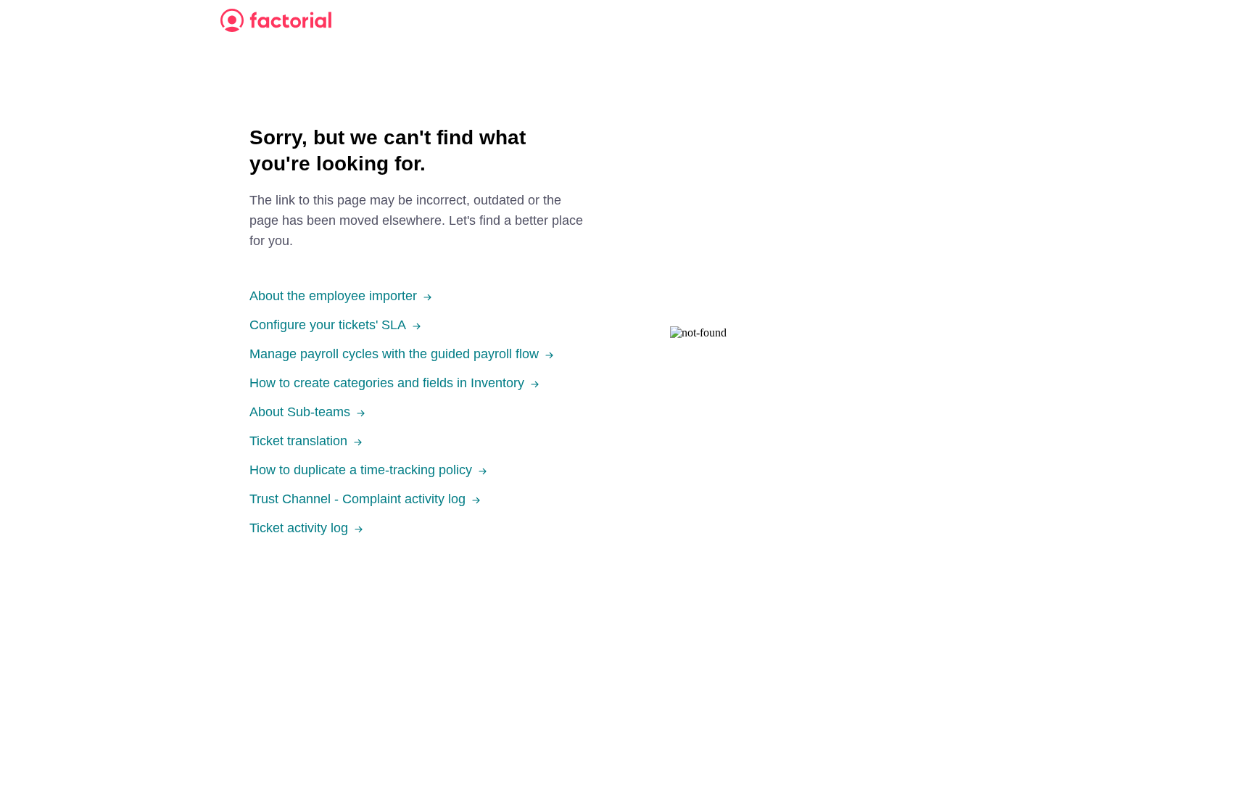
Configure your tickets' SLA (327, 325)
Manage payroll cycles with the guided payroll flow (394, 354)
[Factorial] (275, 20)
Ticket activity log (298, 528)
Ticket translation (298, 441)
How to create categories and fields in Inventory (386, 383)
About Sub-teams (299, 412)
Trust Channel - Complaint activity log (357, 499)
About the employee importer (333, 296)
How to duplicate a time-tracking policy (360, 470)
